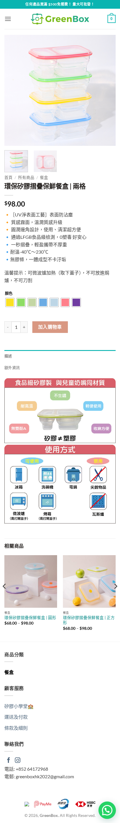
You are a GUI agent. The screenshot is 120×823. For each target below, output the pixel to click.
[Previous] (14, 90)
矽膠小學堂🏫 (18, 706)
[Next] (106, 90)
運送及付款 (16, 717)
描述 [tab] (8, 356)
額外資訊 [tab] (12, 367)
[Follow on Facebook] (8, 761)
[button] (7, 19)
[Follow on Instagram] (17, 761)
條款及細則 (16, 728)
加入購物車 (50, 326)
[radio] (10, 302)
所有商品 (26, 177)
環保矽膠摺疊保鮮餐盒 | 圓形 (30, 617)
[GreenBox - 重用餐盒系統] (60, 18)
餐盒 (44, 177)
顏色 (9, 293)
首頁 (8, 177)
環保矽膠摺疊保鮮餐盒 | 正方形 (89, 620)
